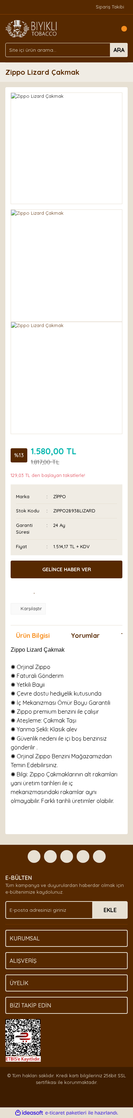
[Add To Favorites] (35, 591)
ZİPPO (59, 496)
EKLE (110, 910)
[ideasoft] (29, 1113)
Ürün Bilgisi (33, 635)
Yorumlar (85, 635)
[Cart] (120, 29)
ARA (118, 50)
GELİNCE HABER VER (66, 569)
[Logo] (31, 28)
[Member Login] (106, 29)
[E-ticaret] (66, 1113)
